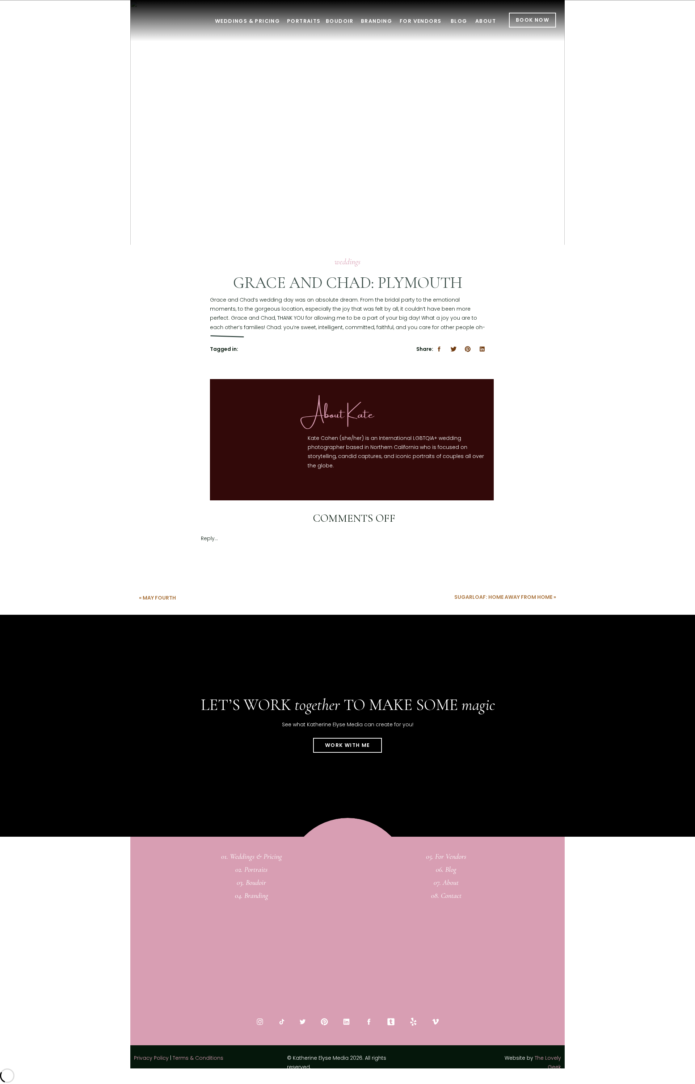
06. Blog (446, 869)
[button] (347, 611)
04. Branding (251, 895)
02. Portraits (251, 869)
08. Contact (446, 895)
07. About (446, 882)
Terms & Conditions (198, 1058)
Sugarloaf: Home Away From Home (503, 597)
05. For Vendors (446, 856)
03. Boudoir (251, 882)
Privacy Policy (151, 1058)
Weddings (347, 261)
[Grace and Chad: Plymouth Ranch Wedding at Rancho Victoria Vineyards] (347, 145)
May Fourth (159, 597)
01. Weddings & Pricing (251, 856)
